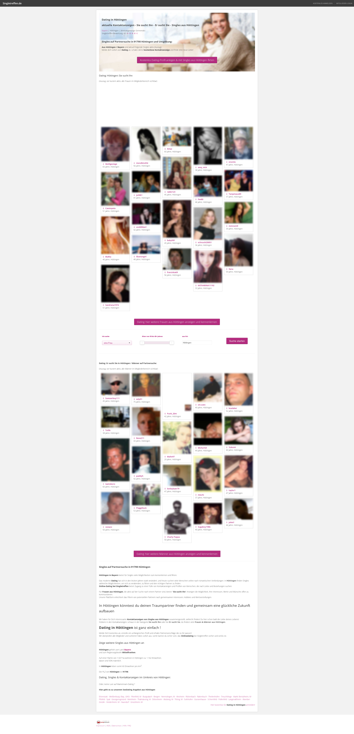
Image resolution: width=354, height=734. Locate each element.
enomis (232, 162)
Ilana (230, 269)
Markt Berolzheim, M (242, 696)
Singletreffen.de (12, 3)
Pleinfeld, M (136, 696)
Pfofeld (102, 699)
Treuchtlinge (226, 696)
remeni (108, 527)
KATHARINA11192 (205, 285)
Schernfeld (212, 699)
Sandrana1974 (112, 305)
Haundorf (125, 702)
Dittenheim (157, 699)
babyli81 (170, 240)
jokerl (231, 522)
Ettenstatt (103, 696)
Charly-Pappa (173, 537)
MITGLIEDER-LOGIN (344, 3)
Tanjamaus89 (234, 194)
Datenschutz (116, 725)
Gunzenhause (200, 699)
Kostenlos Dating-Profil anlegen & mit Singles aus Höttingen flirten (177, 60)
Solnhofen (188, 699)
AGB (108, 725)
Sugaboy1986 (203, 527)
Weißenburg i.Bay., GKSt (119, 696)
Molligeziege (111, 164)
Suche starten (237, 341)
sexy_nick (202, 167)
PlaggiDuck (141, 508)
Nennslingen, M (168, 696)
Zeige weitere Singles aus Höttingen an (121, 642)
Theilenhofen (214, 696)
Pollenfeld (222, 699)
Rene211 (140, 438)
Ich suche (105, 336)
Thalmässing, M (144, 699)
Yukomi (232, 447)
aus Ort (185, 336)
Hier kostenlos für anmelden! (233, 705)
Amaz (169, 148)
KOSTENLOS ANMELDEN (322, 3)
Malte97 (170, 456)
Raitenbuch (202, 696)
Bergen (157, 696)
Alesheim (180, 696)
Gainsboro (110, 484)
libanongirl (141, 256)
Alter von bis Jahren (152, 336)
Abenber (246, 699)
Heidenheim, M (112, 702)
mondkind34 (142, 163)
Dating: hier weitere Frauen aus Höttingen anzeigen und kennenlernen (177, 322)
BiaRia (108, 256)
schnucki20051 (204, 242)
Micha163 (202, 447)
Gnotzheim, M (137, 702)
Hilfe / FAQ (127, 725)
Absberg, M (168, 699)
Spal (108, 699)
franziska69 (172, 272)
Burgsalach (147, 696)
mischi (200, 495)
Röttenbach (191, 696)
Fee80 (200, 199)
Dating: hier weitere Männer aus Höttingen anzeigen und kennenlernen (177, 553)
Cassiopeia (110, 208)
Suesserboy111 (112, 398)
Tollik (107, 430)
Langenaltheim (234, 699)
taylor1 (231, 490)
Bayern (105, 30)
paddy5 (139, 476)
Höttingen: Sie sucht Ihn (119, 75)
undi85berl (141, 227)
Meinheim (131, 699)
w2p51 (139, 399)
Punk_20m (171, 413)
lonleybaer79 (172, 488)
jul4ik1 (139, 195)
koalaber (232, 408)
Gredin (102, 702)
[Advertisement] (177, 106)
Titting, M (179, 699)
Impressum (100, 725)
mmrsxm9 (233, 226)
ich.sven (201, 404)
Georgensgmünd (119, 699)
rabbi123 (170, 192)
